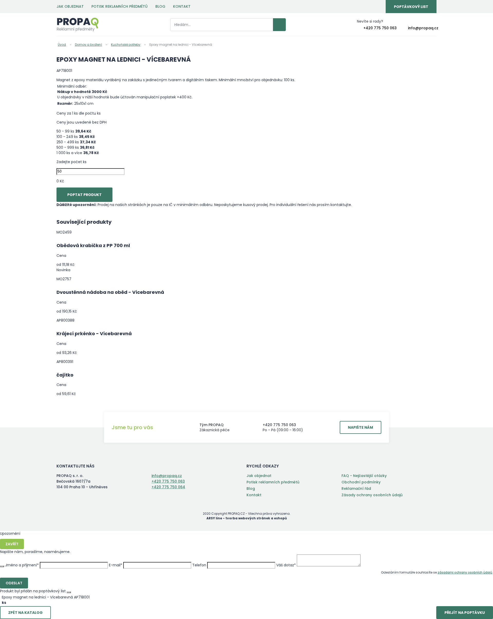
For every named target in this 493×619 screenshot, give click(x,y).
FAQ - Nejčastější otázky (364, 475)
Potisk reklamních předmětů (119, 6)
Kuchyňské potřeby (125, 44)
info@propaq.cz (423, 28)
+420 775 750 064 (168, 487)
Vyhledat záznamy (279, 24)
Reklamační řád (356, 488)
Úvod (62, 44)
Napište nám (360, 427)
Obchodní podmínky (361, 482)
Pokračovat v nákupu (69, 592)
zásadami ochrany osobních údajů (465, 572)
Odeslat (14, 583)
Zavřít (11, 544)
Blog (160, 6)
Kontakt (182, 6)
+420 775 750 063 (380, 28)
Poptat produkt (84, 194)
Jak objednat (70, 6)
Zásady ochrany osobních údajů (372, 495)
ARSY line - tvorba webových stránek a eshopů (246, 518)
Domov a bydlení (88, 44)
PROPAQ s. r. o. (77, 24)
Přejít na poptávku (464, 612)
